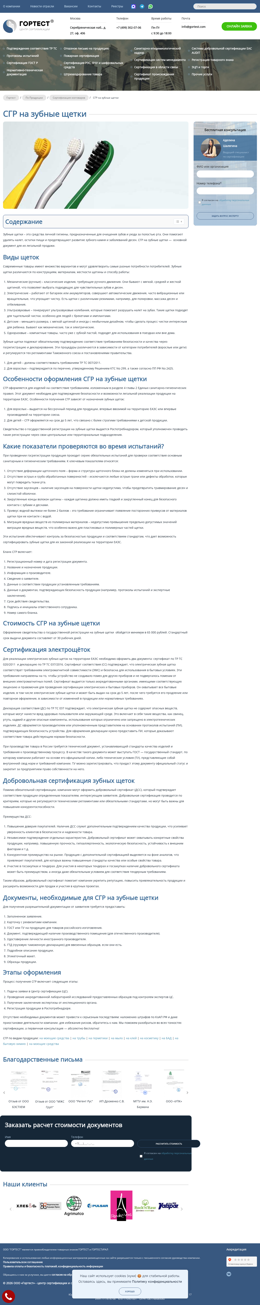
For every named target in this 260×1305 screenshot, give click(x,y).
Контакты (94, 6)
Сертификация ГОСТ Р (22, 63)
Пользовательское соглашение (23, 1262)
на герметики (98, 1038)
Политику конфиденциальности (157, 1281)
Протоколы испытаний (23, 56)
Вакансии (71, 6)
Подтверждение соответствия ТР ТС (32, 48)
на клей (132, 1038)
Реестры (117, 6)
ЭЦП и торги (200, 67)
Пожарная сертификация (81, 56)
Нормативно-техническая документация (25, 72)
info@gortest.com (194, 27)
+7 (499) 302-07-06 (128, 27)
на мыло (117, 1038)
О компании (11, 6)
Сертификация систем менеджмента (160, 60)
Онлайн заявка (239, 26)
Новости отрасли (42, 6)
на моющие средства (54, 1038)
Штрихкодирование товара (83, 74)
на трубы (79, 1038)
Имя (8, 1137)
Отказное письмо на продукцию (86, 48)
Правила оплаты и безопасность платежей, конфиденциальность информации (53, 1266)
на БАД (167, 1038)
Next (181, 1208)
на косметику (149, 1038)
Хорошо (130, 1291)
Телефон (77, 1137)
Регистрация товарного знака (213, 60)
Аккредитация (236, 1249)
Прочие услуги (202, 74)
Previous (10, 1208)
